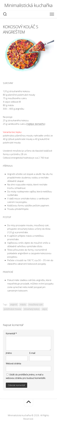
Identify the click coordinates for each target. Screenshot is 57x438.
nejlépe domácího (36, 123)
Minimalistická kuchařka (28, 5)
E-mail (32, 353)
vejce (44, 309)
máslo (23, 304)
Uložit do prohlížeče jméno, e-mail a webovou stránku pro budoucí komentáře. (26, 376)
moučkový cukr (36, 304)
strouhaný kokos (31, 309)
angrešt (13, 304)
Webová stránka (13, 363)
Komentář (11, 333)
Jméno (9, 353)
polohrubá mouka (12, 309)
